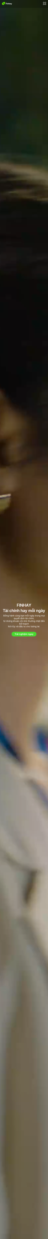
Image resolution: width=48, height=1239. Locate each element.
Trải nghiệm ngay (24, 634)
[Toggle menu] (44, 3)
